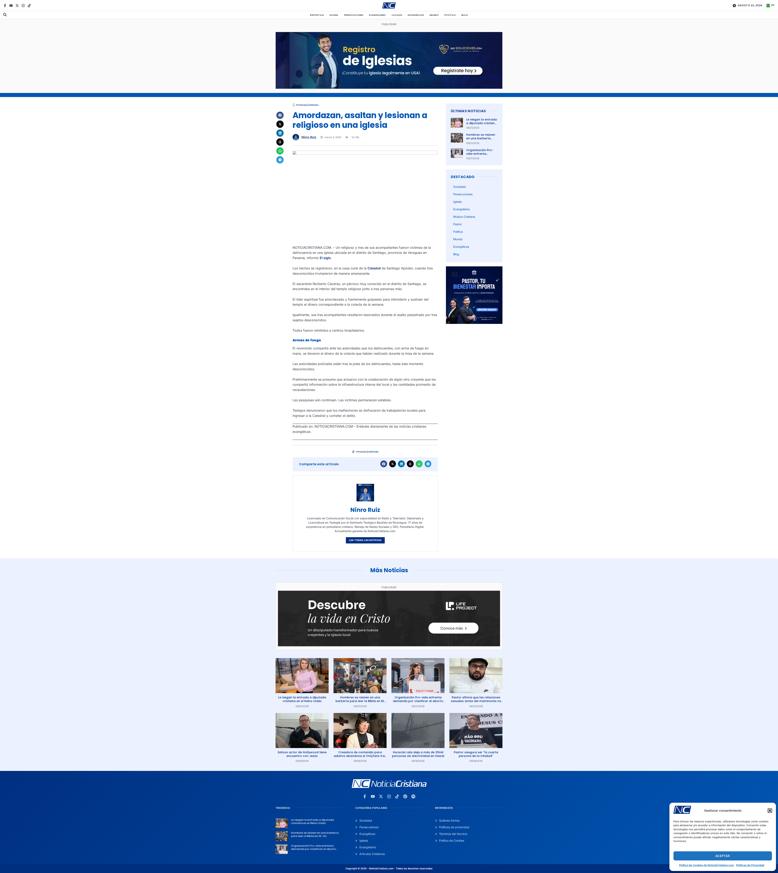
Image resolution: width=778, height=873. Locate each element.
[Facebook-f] (5, 5)
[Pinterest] (405, 796)
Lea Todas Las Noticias (365, 540)
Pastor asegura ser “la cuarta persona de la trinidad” (476, 754)
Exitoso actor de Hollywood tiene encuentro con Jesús (302, 754)
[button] (770, 811)
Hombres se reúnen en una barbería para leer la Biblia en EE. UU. (481, 140)
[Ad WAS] (389, 87)
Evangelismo (377, 15)
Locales (397, 15)
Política (450, 15)
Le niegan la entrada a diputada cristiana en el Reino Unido (481, 123)
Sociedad (459, 186)
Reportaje (317, 15)
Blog (464, 15)
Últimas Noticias (468, 110)
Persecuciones (353, 15)
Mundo (434, 15)
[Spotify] (413, 796)
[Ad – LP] (389, 645)
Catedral (374, 268)
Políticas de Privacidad (750, 865)
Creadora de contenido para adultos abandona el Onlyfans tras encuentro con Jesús (360, 756)
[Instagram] (23, 5)
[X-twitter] (17, 5)
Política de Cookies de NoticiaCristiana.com (706, 865)
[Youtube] (11, 5)
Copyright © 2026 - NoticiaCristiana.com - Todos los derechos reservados (389, 868)
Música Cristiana (464, 216)
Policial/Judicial (307, 105)
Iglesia (333, 15)
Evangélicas (416, 15)
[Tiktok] (29, 5)
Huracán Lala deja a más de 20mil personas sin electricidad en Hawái (418, 754)
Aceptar (722, 856)
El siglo (325, 258)
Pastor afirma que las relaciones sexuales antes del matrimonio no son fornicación (476, 701)
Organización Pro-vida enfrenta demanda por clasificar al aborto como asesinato (418, 701)
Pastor (457, 224)
